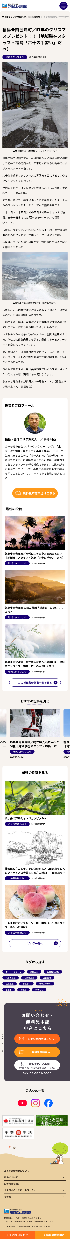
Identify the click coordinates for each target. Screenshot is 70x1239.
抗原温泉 (10, 983)
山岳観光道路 (53, 971)
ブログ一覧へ (35, 943)
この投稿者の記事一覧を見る (35, 682)
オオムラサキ (45, 983)
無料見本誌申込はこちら (39, 493)
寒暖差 (23, 989)
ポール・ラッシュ (13, 971)
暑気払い (26, 983)
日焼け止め (29, 977)
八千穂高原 (10, 977)
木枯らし (39, 989)
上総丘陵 (47, 977)
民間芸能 (34, 971)
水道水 (9, 989)
